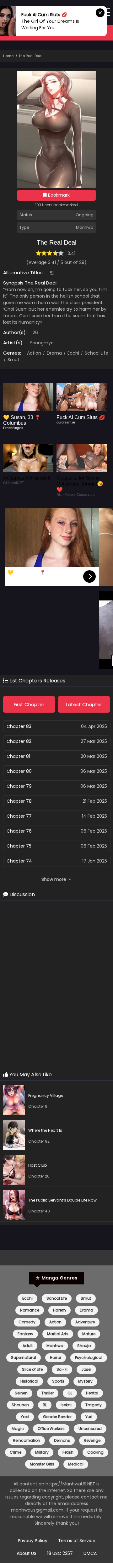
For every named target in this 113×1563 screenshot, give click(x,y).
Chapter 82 (19, 741)
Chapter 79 (19, 786)
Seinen (21, 1393)
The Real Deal (30, 55)
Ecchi (72, 353)
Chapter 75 (19, 846)
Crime (15, 1452)
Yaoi (25, 1416)
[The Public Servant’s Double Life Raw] (15, 1205)
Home (8, 55)
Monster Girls (42, 1464)
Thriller (47, 1393)
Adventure (85, 1322)
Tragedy (93, 1405)
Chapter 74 (19, 861)
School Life (95, 353)
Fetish (67, 1452)
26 (35, 332)
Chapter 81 (18, 756)
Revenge (92, 1440)
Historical (29, 1381)
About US (26, 1553)
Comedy (27, 1322)
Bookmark (58, 195)
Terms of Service (76, 1540)
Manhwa (54, 1345)
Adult (28, 1345)
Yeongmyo (42, 343)
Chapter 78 (19, 801)
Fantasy (25, 1333)
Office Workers (51, 1428)
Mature (88, 1333)
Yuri (88, 1416)
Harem (59, 1310)
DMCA (90, 1553)
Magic (18, 1428)
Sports (58, 1381)
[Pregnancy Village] (15, 1101)
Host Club (37, 1165)
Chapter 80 (19, 771)
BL (45, 1405)
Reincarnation (26, 1440)
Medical (75, 1464)
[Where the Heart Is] (15, 1136)
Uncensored (90, 1428)
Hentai (92, 1393)
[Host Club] (15, 1171)
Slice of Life (32, 1369)
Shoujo (84, 1345)
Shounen (20, 1405)
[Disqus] (56, 986)
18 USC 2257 (60, 1553)
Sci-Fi (61, 1369)
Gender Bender (57, 1416)
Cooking (95, 1452)
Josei (86, 1369)
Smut (12, 359)
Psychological (88, 1357)
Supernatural (23, 1357)
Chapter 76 (19, 831)
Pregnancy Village (45, 1095)
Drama (54, 353)
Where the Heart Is (45, 1130)
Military (42, 1452)
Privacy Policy (32, 1540)
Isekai (66, 1405)
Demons (62, 1440)
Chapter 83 (19, 726)
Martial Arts (57, 1333)
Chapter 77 (19, 816)
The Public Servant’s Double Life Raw (62, 1200)
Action (34, 353)
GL (69, 1393)
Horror (55, 1357)
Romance (29, 1310)
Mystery (85, 1381)
